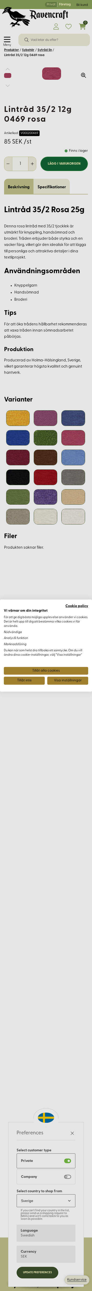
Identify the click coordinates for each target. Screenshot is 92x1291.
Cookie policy (76, 606)
